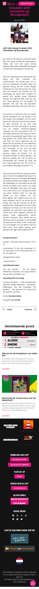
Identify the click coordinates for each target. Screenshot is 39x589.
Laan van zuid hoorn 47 (19, 499)
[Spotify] (17, 519)
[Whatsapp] (33, 583)
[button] (13, 3)
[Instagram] (17, 515)
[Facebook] (13, 515)
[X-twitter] (22, 515)
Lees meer (6, 369)
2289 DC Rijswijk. (19, 503)
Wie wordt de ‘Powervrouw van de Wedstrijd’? (19, 399)
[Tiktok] (26, 515)
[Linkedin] (13, 519)
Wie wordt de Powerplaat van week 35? (19, 354)
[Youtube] (22, 519)
